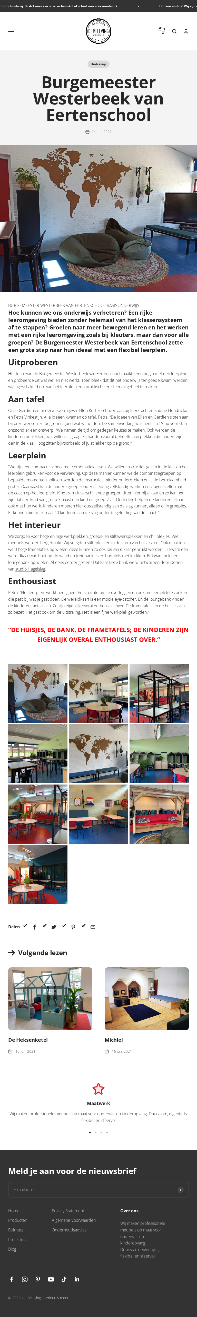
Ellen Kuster (89, 410)
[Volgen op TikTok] (64, 1279)
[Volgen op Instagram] (24, 1279)
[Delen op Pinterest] (73, 927)
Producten (17, 1220)
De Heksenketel (28, 1039)
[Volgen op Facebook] (11, 1279)
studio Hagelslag (30, 569)
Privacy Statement (68, 1211)
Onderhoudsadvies (69, 1230)
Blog (12, 1249)
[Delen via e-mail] (93, 927)
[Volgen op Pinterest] (37, 1279)
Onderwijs (98, 64)
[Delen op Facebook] (34, 927)
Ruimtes (15, 1230)
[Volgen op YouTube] (50, 1279)
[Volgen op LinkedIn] (77, 1279)
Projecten (17, 1239)
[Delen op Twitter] (54, 927)
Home (13, 1211)
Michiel (114, 1039)
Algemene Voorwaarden (74, 1220)
